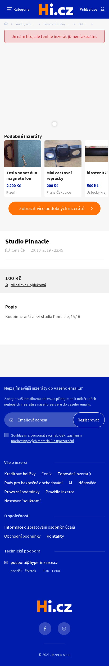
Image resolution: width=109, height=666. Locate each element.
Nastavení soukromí (22, 500)
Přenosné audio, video (58, 24)
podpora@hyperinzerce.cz (34, 562)
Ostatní (84, 24)
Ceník (47, 473)
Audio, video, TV (27, 24)
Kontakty (55, 536)
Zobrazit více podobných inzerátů (52, 208)
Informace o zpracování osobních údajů (39, 527)
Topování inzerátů (74, 473)
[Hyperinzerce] (56, 9)
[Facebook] (45, 628)
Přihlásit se (88, 9)
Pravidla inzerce (60, 491)
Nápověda (87, 482)
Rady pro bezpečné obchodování (33, 482)
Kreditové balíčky (19, 473)
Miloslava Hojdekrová (28, 284)
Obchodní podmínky (22, 536)
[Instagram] (64, 628)
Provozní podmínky (21, 491)
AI (70, 482)
